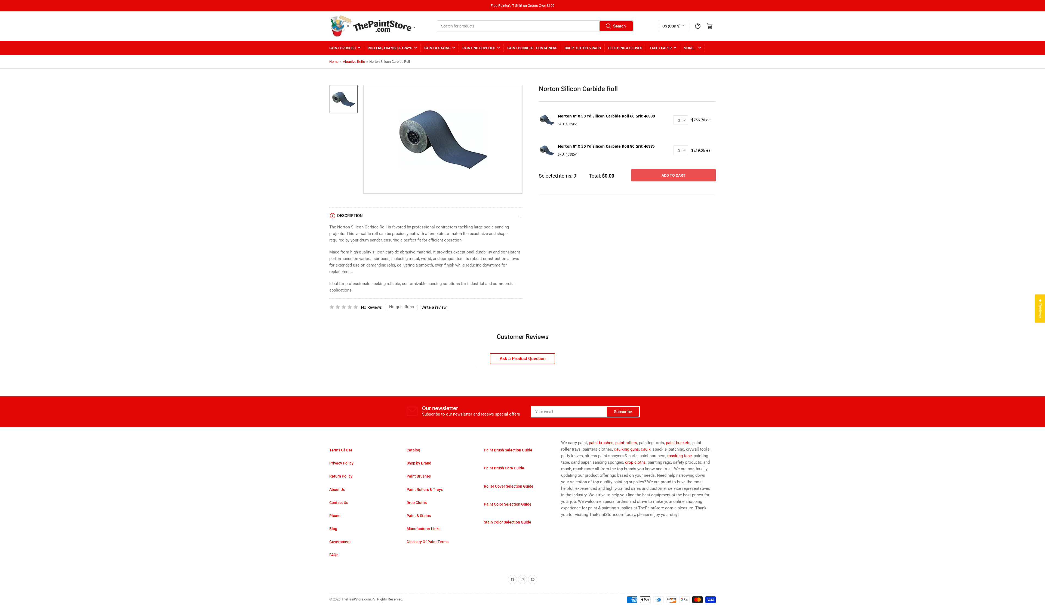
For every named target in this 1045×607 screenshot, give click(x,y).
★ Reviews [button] (1040, 308)
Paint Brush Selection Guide (508, 450)
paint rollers (626, 442)
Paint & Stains (437, 48)
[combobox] (535, 26)
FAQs (333, 555)
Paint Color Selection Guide (507, 504)
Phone (334, 515)
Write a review (434, 307)
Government (340, 542)
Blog (333, 529)
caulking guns (626, 449)
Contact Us (338, 502)
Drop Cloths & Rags (583, 48)
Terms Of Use (340, 450)
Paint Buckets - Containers (532, 48)
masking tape (679, 455)
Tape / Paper (661, 48)
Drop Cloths (417, 502)
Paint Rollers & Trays (425, 489)
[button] (343, 307)
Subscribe (623, 411)
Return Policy (340, 476)
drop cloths (635, 462)
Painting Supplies (478, 48)
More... (690, 48)
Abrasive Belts (354, 62)
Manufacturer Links (423, 529)
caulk (646, 449)
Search (619, 26)
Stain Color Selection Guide (507, 522)
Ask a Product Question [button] (523, 358)
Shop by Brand (419, 463)
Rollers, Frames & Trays (390, 48)
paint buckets (678, 442)
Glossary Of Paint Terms (427, 542)
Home (334, 62)
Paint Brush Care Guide (504, 468)
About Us (337, 489)
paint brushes (601, 442)
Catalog (413, 450)
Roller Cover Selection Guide (508, 486)
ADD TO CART (674, 175)
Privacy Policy (341, 463)
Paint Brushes (342, 48)
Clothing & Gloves (625, 48)
